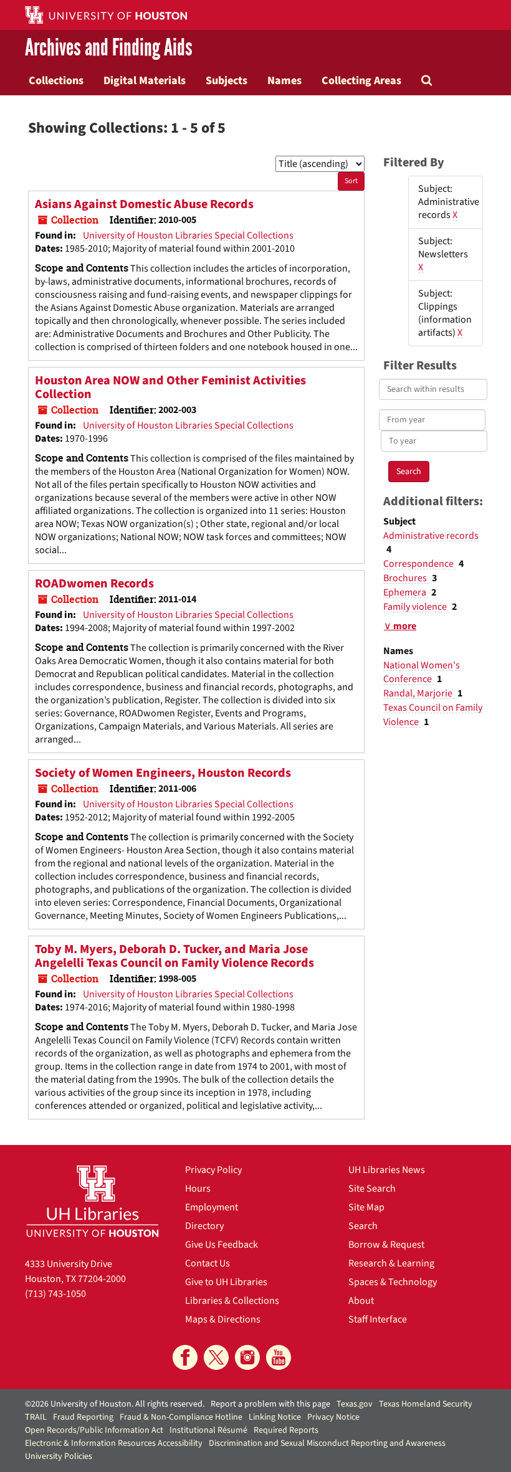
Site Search (372, 1188)
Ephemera (405, 592)
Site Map (366, 1207)
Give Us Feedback (221, 1244)
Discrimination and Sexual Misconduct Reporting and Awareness (327, 1443)
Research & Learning (391, 1263)
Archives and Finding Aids (109, 47)
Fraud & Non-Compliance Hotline (181, 1417)
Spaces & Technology (392, 1282)
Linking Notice (275, 1417)
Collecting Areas (361, 80)
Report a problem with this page (270, 1404)
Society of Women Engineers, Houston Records (163, 773)
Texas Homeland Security (425, 1404)
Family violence (416, 607)
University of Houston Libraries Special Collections (188, 235)
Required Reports (286, 1430)
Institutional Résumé (208, 1430)
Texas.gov (355, 1404)
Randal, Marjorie (418, 693)
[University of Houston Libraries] (92, 1201)
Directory (204, 1226)
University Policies (58, 1456)
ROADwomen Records (94, 583)
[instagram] (247, 1357)
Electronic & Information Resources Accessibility (114, 1443)
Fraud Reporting (83, 1417)
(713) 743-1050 (55, 1294)
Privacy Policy (213, 1170)
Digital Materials (144, 80)
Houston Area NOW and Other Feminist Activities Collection (170, 387)
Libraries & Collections (232, 1301)
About (361, 1301)
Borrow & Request (386, 1244)
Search (363, 1226)
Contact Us (207, 1263)
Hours (198, 1188)
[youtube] (278, 1357)
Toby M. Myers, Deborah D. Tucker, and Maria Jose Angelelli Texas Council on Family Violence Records (174, 956)
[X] (216, 1357)
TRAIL (36, 1417)
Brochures (406, 578)
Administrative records (431, 536)
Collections (56, 80)
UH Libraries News (386, 1170)
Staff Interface (377, 1319)
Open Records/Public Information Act (94, 1430)
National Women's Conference (421, 672)
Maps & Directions (222, 1319)
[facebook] (185, 1357)
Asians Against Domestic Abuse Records (144, 204)
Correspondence (419, 564)
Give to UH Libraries (226, 1282)
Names (284, 80)
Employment (211, 1207)
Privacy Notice (333, 1417)
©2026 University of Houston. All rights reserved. (114, 1404)
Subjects (226, 80)
